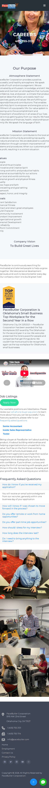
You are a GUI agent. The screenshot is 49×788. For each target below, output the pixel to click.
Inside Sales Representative (17, 430)
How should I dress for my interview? (22, 527)
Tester (6, 434)
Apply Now (9, 402)
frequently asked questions (13, 420)
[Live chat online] (43, 782)
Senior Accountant (12, 426)
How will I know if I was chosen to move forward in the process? (23, 507)
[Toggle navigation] (44, 5)
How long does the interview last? (20, 533)
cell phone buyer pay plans (24, 412)
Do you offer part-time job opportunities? (24, 522)
